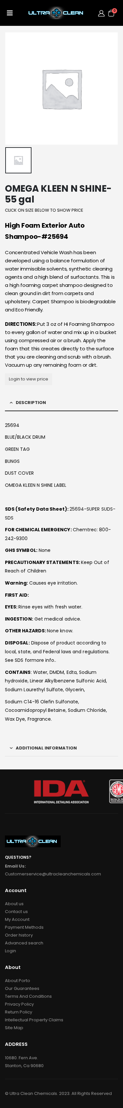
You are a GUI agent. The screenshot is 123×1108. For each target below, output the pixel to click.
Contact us (16, 911)
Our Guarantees (22, 988)
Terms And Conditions (28, 996)
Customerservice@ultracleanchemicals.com (53, 874)
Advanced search (24, 943)
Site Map (14, 1028)
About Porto (17, 980)
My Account (17, 919)
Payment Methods (24, 927)
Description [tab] (31, 402)
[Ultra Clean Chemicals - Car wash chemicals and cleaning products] (57, 13)
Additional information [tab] (46, 748)
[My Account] (101, 13)
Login (10, 951)
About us (14, 904)
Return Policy (18, 1012)
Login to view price (28, 379)
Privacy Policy (19, 1004)
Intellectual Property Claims (34, 1020)
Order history (19, 935)
